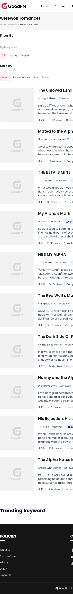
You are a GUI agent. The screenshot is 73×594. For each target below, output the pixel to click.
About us (5, 550)
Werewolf (63, 139)
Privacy (4, 562)
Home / (4, 24)
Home (44, 6)
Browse (60, 6)
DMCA (3, 568)
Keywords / (14, 24)
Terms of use (8, 556)
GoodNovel (65, 588)
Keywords (5, 575)
